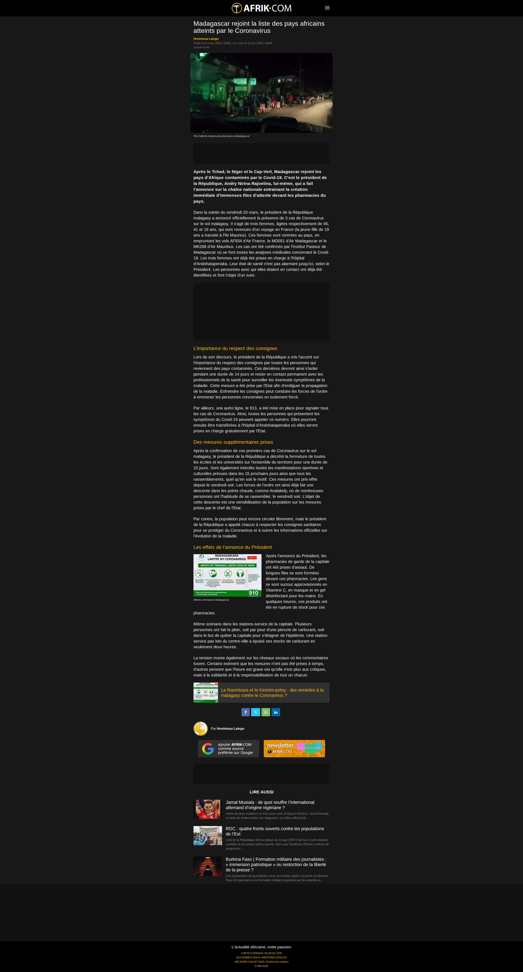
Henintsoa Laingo (206, 38)
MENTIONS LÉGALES (274, 957)
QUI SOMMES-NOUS (248, 957)
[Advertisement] (261, 153)
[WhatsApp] (266, 712)
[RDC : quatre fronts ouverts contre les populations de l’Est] (207, 836)
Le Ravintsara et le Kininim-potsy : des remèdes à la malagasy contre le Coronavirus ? (272, 692)
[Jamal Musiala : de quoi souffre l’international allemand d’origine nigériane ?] (207, 809)
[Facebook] (245, 712)
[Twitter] (255, 712)
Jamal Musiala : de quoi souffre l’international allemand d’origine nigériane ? (270, 805)
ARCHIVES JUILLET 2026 (249, 961)
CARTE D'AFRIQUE (252, 953)
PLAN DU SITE (273, 953)
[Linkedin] (276, 712)
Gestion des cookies (277, 961)
